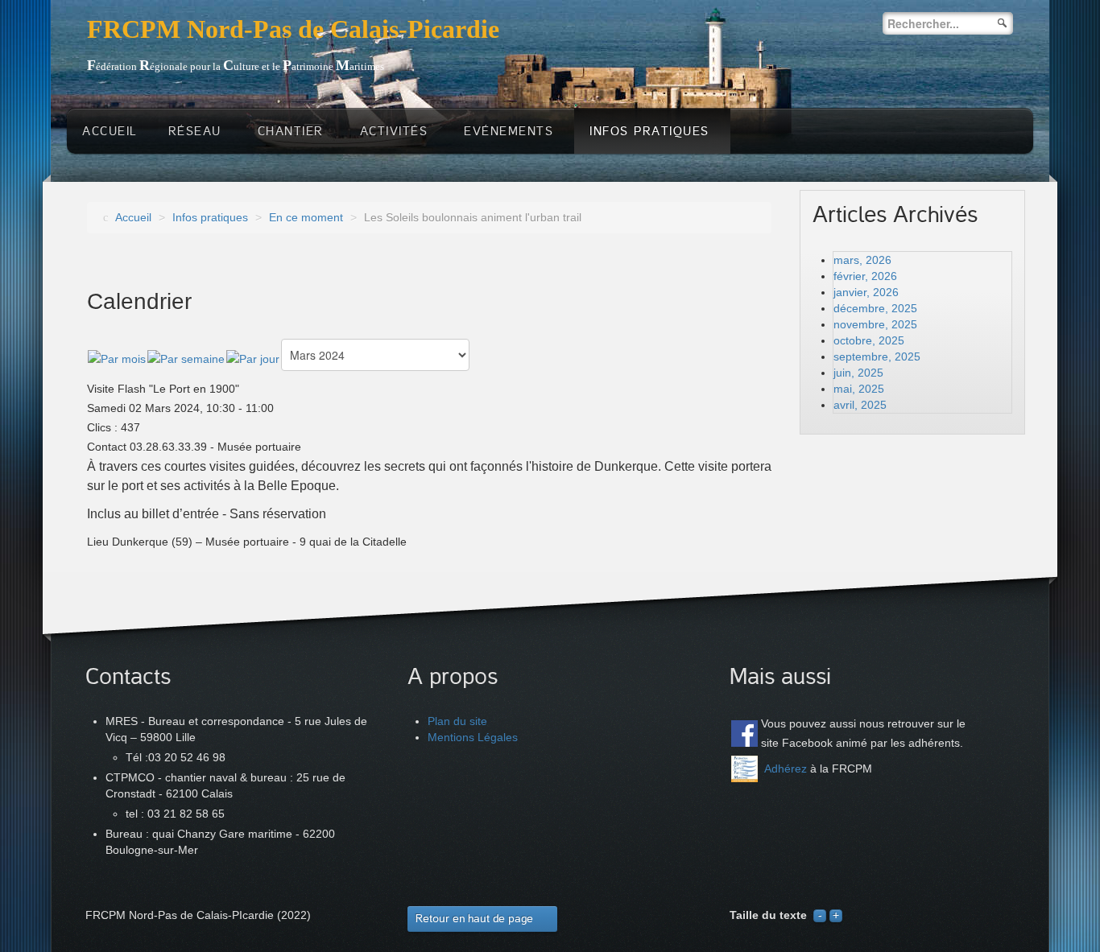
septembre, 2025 (876, 356)
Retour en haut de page (474, 919)
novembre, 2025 (875, 324)
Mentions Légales (473, 737)
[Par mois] (117, 358)
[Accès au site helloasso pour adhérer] (744, 768)
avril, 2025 (860, 404)
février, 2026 (865, 276)
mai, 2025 (858, 388)
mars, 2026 (862, 259)
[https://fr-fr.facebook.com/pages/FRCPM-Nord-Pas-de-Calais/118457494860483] (744, 733)
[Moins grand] (819, 915)
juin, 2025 (858, 372)
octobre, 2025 (868, 340)
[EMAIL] (745, 346)
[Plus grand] (835, 915)
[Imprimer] (765, 346)
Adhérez (785, 768)
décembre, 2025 (875, 308)
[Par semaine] (186, 358)
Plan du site (457, 721)
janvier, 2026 (866, 292)
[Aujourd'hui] (252, 358)
